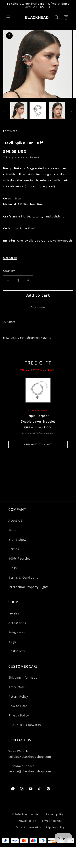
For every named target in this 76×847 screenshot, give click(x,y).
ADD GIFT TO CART (38, 444)
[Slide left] (4, 111)
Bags (12, 642)
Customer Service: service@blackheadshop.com (29, 768)
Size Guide (10, 258)
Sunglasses (16, 632)
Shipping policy (55, 827)
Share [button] (11, 322)
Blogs (12, 568)
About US (15, 520)
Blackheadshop (31, 814)
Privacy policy (27, 820)
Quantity (9, 271)
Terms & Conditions (23, 577)
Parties (13, 549)
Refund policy (55, 814)
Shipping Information (23, 677)
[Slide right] (71, 111)
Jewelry (13, 613)
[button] (8, 17)
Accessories (17, 623)
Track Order (17, 687)
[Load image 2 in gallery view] (37, 110)
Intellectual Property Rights (28, 587)
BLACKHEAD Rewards (24, 725)
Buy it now (38, 307)
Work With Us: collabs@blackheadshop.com (29, 753)
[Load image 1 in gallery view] (18, 110)
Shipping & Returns (38, 337)
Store (12, 530)
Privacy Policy (18, 715)
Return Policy (18, 696)
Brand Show (17, 540)
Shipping (8, 157)
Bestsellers (16, 651)
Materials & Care (13, 337)
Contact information (28, 827)
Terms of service (51, 820)
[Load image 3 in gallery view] (57, 110)
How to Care (17, 706)
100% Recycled (19, 558)
